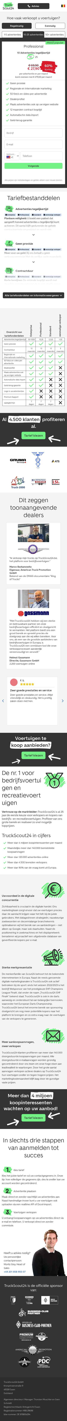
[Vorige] (3, 701)
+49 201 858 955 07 (15, 1271)
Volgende (33, 165)
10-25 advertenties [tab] (33, 34)
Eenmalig (50, 25)
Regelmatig (17, 25)
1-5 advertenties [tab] (12, 34)
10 (30, 56)
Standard (37, 215)
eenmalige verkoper (52, 215)
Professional (24, 215)
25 (36, 56)
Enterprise (11, 215)
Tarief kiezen (33, 435)
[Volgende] (62, 701)
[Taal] (63, 6)
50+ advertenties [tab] (54, 34)
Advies (35, 6)
